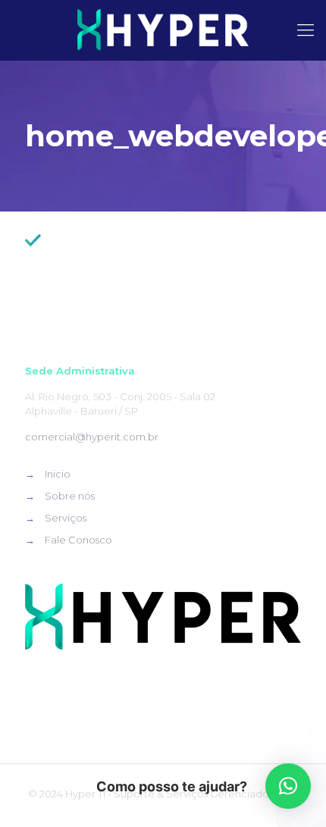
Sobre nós (70, 496)
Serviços (65, 518)
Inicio (58, 474)
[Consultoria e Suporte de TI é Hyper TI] (163, 30)
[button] (288, 786)
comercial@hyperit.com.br (91, 437)
